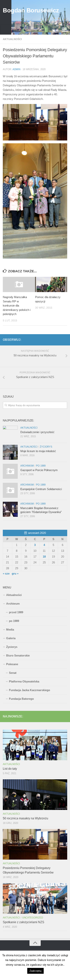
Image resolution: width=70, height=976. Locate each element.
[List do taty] (35, 745)
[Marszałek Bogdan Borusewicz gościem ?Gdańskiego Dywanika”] (10, 509)
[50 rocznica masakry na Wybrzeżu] (35, 794)
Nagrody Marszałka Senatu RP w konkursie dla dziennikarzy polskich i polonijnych (16, 305)
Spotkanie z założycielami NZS (23, 922)
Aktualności (12, 39)
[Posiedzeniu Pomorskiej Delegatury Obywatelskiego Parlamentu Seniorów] (35, 844)
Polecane (12, 664)
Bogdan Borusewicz (31, 10)
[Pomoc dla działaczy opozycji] (51, 284)
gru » (15, 573)
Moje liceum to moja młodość (38, 451)
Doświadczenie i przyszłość (37, 432)
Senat (12, 672)
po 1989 (41, 465)
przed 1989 (16, 612)
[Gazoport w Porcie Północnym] (10, 471)
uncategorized (32, 917)
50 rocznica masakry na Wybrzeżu (25, 818)
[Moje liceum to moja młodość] (10, 452)
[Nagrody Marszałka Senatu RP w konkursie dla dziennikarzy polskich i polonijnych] (19, 284)
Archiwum (27, 465)
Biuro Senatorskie (18, 655)
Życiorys (46, 446)
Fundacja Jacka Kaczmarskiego (29, 690)
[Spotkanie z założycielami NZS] (35, 898)
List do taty (10, 768)
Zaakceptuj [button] (35, 970)
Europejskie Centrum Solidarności (41, 489)
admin (16, 69)
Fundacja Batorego (21, 698)
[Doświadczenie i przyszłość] (10, 433)
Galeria (10, 638)
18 (44, 556)
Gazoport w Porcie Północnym (39, 470)
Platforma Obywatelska (24, 681)
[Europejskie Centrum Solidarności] (10, 490)
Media (10, 629)
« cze (6, 573)
